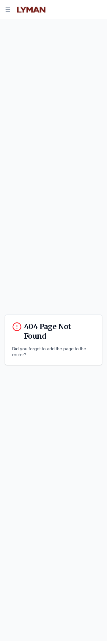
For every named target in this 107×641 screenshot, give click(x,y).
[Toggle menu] (7, 9)
